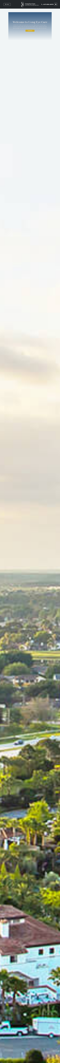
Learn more (30, 30)
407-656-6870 (48, 4)
